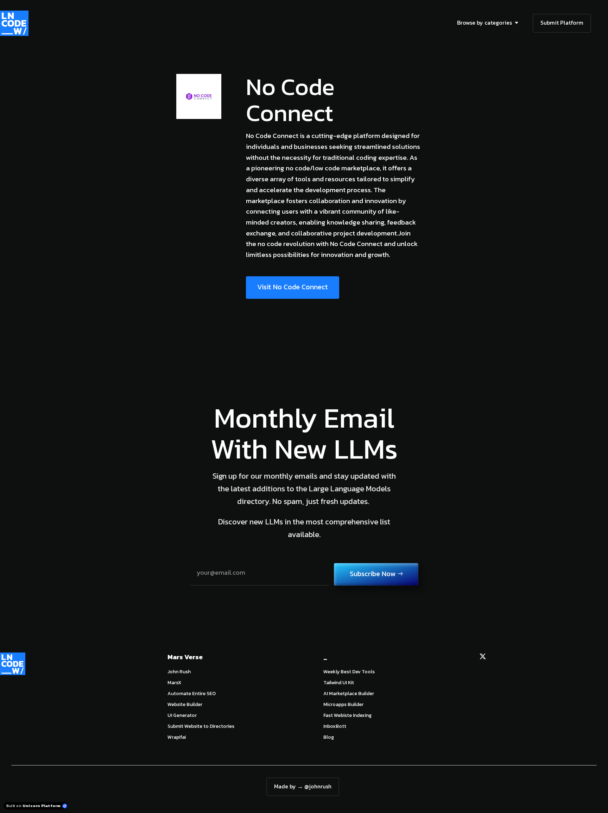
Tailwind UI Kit (338, 682)
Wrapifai (176, 737)
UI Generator (182, 715)
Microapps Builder (343, 704)
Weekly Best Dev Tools (349, 671)
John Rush (179, 671)
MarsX (174, 682)
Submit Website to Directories (200, 726)
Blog (328, 737)
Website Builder (184, 704)
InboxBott (334, 726)
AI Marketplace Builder (348, 693)
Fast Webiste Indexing (347, 715)
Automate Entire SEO (191, 693)
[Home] (16, 23)
